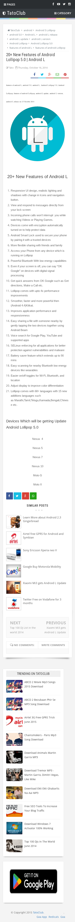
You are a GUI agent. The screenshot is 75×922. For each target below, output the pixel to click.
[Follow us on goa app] (64, 4)
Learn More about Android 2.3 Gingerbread (42, 519)
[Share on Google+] (50, 74)
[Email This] (57, 74)
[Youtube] (58, 4)
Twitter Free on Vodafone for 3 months (42, 601)
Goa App (42, 917)
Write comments (53, 645)
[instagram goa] (69, 4)
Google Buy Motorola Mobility (42, 566)
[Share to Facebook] (34, 74)
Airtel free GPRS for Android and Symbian (43, 535)
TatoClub (38, 912)
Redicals (54, 917)
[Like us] (53, 4)
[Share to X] (42, 74)
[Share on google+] (25, 495)
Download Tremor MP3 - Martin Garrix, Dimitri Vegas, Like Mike (41, 775)
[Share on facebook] (9, 495)
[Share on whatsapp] (33, 495)
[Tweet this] (17, 495)
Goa (62, 917)
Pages (10, 4)
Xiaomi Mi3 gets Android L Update (44, 583)
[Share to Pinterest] (65, 74)
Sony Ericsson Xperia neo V (40, 550)
